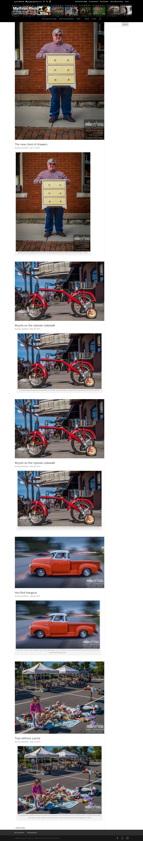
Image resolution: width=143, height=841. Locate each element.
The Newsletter (93, 1)
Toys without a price (27, 738)
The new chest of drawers (31, 144)
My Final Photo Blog (81, 1)
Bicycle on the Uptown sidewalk (35, 325)
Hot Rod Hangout (26, 592)
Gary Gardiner (104, 1)
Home (127, 1)
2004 (78, 19)
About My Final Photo (116, 1)
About (87, 19)
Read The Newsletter (66, 19)
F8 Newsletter (32, 832)
